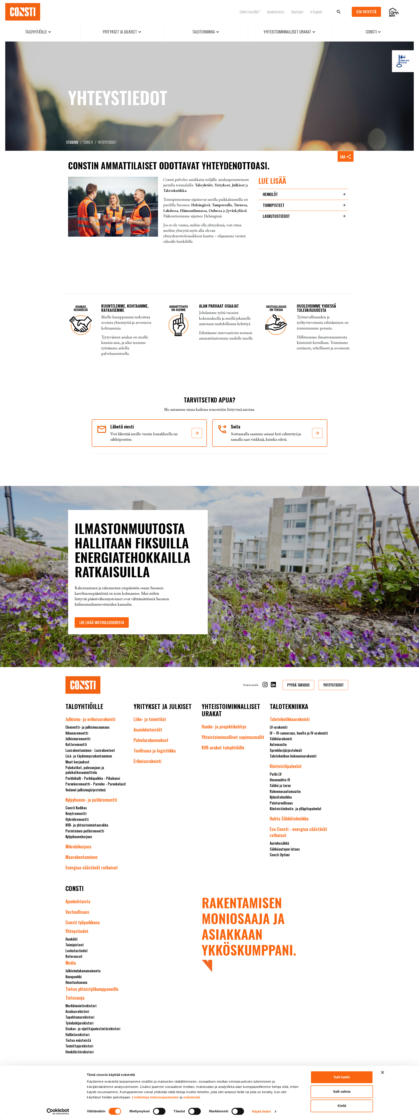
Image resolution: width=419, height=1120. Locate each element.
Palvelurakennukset (151, 740)
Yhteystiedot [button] (333, 685)
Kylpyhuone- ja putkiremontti (91, 799)
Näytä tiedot (261, 1111)
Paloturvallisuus (281, 803)
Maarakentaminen (81, 857)
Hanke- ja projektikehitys (224, 726)
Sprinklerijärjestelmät (286, 750)
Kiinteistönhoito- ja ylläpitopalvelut (295, 808)
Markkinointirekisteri (80, 1005)
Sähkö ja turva (280, 785)
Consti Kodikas (76, 807)
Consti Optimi (280, 854)
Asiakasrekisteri (77, 1011)
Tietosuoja (74, 997)
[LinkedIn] (273, 685)
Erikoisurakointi (147, 761)
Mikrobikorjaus (78, 846)
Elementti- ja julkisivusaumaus (87, 727)
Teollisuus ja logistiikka (155, 750)
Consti (374, 32)
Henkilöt (270, 194)
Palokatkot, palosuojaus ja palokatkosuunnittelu (84, 770)
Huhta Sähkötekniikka (289, 818)
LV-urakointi (278, 727)
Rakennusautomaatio (285, 791)
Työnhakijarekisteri (79, 1023)
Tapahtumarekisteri (79, 1017)
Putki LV (276, 774)
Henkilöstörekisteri (79, 1051)
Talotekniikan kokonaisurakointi (293, 756)
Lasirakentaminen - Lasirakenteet (90, 750)
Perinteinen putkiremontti (84, 831)
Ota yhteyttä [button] (366, 11)
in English (316, 11)
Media (70, 962)
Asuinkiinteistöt (148, 729)
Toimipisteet (273, 205)
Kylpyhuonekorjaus (78, 836)
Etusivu (72, 142)
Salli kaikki (342, 1077)
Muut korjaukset (77, 762)
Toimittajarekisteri (79, 1046)
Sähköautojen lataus (285, 849)
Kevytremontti (75, 813)
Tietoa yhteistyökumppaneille (91, 989)
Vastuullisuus (77, 911)
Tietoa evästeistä (78, 1040)
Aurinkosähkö (279, 843)
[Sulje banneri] (382, 1072)
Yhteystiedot (76, 931)
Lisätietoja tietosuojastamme (155, 1097)
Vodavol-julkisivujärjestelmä (85, 789)
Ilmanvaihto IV (280, 779)
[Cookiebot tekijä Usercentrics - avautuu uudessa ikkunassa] (58, 1111)
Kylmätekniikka (281, 797)
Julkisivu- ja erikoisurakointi (90, 719)
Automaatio (278, 744)
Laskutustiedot (276, 216)
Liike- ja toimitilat (150, 719)
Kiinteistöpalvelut (286, 766)
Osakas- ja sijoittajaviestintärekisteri (92, 1028)
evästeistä (191, 1097)
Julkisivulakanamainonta (83, 970)
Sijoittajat (297, 11)
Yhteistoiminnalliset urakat (290, 32)
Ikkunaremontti (76, 733)
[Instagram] (265, 685)
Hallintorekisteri (77, 1034)
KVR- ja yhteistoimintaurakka (86, 825)
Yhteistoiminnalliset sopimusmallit (233, 737)
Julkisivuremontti (77, 738)
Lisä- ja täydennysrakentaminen (88, 756)
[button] (197, 433)
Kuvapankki (73, 976)
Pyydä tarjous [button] (298, 685)
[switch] (159, 1111)
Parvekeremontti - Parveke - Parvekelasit (95, 784)
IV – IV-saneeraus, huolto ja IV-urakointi (299, 733)
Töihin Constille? (249, 11)
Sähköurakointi (281, 738)
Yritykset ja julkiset (122, 32)
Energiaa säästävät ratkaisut (91, 867)
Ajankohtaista (275, 11)
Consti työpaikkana (82, 922)
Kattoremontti (76, 744)
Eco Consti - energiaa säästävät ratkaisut (298, 832)
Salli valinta (341, 1091)
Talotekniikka (206, 32)
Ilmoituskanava (76, 982)
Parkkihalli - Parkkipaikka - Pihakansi (92, 778)
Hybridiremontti (77, 819)
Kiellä (342, 1106)
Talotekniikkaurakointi (290, 719)
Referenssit (73, 956)
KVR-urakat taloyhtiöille (223, 747)
